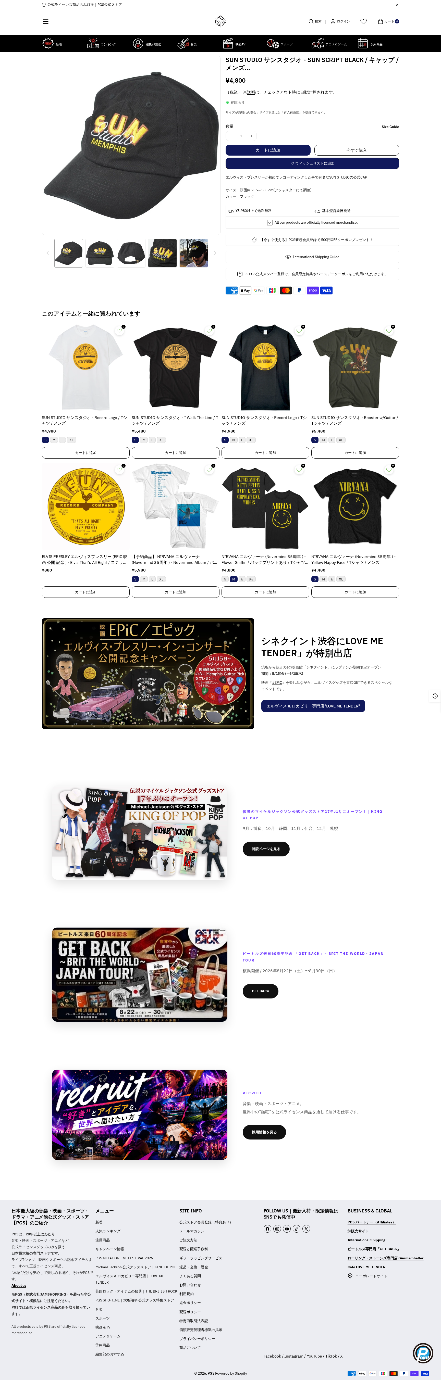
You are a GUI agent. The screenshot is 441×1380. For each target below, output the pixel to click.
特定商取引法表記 (193, 1321)
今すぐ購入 (357, 150)
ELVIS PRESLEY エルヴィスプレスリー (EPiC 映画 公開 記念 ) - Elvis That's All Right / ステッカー (84, 559)
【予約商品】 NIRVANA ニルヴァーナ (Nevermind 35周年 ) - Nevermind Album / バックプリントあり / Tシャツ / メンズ (175, 559)
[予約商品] (362, 43)
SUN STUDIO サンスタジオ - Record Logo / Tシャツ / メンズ (84, 420)
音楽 (99, 1309)
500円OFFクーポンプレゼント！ (346, 239)
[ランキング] (93, 43)
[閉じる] (397, 5)
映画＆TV (103, 1327)
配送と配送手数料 (193, 1249)
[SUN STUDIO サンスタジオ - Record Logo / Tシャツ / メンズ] (86, 367)
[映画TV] (228, 43)
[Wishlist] (363, 21)
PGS (211, 1373)
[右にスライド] (214, 253)
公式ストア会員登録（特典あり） (206, 1222)
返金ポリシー (190, 1302)
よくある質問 (190, 1276)
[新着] (48, 43)
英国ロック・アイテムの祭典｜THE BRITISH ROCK (136, 1291)
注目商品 (102, 1240)
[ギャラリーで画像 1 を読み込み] (68, 253)
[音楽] (183, 43)
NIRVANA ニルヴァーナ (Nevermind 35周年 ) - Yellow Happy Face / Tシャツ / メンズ (353, 559)
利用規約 (186, 1294)
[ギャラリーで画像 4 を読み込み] (162, 253)
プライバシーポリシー (197, 1338)
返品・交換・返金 (193, 1267)
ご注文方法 (188, 1240)
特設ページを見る (266, 848)
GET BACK (260, 991)
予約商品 (102, 1345)
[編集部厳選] (138, 43)
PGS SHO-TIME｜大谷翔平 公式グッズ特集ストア (134, 1300)
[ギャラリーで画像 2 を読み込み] (99, 253)
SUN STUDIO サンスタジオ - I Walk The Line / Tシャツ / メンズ (175, 420)
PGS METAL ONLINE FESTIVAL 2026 (124, 1258)
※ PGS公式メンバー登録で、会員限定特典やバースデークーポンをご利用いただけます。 (316, 274)
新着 (99, 1222)
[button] (46, 21)
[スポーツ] (272, 43)
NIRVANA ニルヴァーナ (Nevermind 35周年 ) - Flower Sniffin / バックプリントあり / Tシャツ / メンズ (265, 559)
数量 (230, 126)
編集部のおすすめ (109, 1354)
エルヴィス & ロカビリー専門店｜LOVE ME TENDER (129, 1279)
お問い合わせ (190, 1285)
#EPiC (277, 682)
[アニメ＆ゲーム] (317, 43)
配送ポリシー (190, 1312)
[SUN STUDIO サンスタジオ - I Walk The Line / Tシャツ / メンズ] (175, 367)
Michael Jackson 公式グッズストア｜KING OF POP (135, 1267)
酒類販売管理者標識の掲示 (200, 1329)
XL (71, 440)
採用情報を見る (264, 1132)
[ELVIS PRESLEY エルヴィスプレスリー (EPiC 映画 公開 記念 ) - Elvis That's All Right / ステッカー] (86, 506)
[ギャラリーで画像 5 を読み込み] (193, 253)
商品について (190, 1347)
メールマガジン (191, 1231)
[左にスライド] (47, 253)
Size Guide (390, 126)
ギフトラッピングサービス (200, 1258)
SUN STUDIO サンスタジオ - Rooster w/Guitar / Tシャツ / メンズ (354, 420)
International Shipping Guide (316, 257)
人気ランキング (107, 1231)
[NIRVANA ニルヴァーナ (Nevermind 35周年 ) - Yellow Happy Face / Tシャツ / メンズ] (355, 506)
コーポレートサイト (371, 1276)
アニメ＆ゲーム (107, 1336)
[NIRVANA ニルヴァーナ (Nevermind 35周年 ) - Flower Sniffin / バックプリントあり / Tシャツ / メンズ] (265, 506)
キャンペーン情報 (109, 1249)
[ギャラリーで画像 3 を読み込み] (131, 253)
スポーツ (102, 1318)
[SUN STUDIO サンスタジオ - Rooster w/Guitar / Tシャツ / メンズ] (355, 367)
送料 (251, 92)
